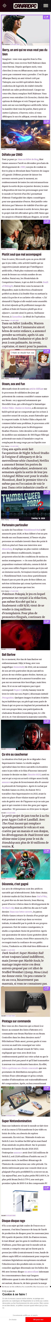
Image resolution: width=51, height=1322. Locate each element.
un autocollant (31, 1271)
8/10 (26, 605)
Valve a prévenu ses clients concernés (20, 1068)
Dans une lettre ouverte (21, 912)
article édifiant (36, 389)
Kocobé (3, 149)
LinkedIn (27, 323)
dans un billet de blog (28, 159)
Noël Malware (6, 44)
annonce (6, 782)
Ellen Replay (5, 320)
